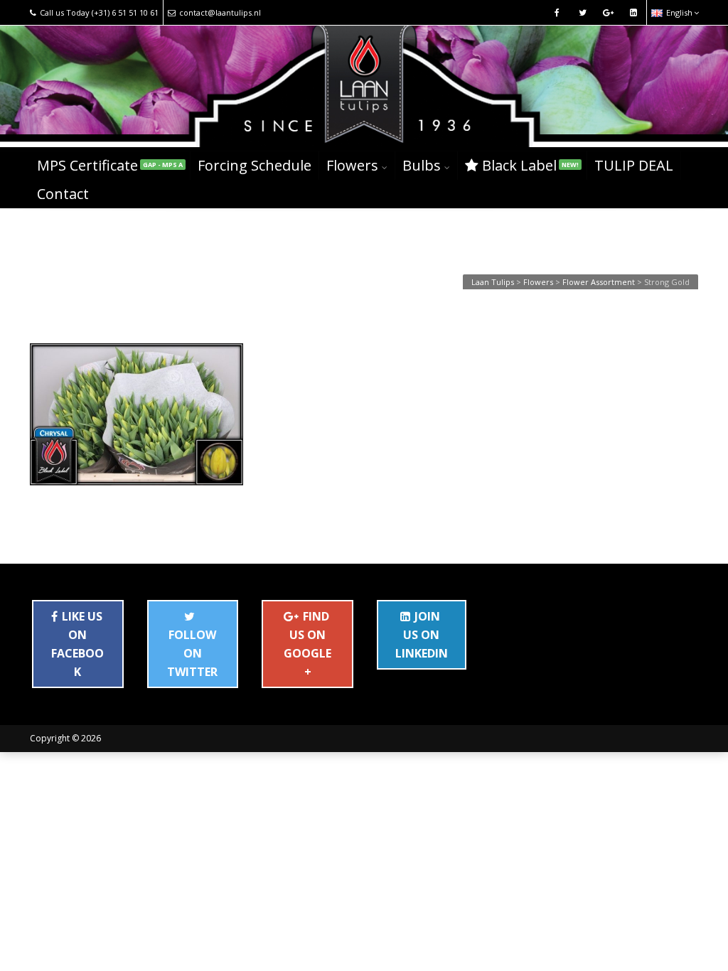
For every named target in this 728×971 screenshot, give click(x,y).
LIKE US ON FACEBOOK (77, 644)
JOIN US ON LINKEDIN (421, 634)
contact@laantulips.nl (220, 12)
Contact (63, 193)
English (679, 12)
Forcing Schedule (254, 165)
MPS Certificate (110, 165)
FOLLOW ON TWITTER (192, 653)
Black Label (530, 165)
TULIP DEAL (633, 165)
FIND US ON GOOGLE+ (307, 644)
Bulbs (421, 165)
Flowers (352, 165)
